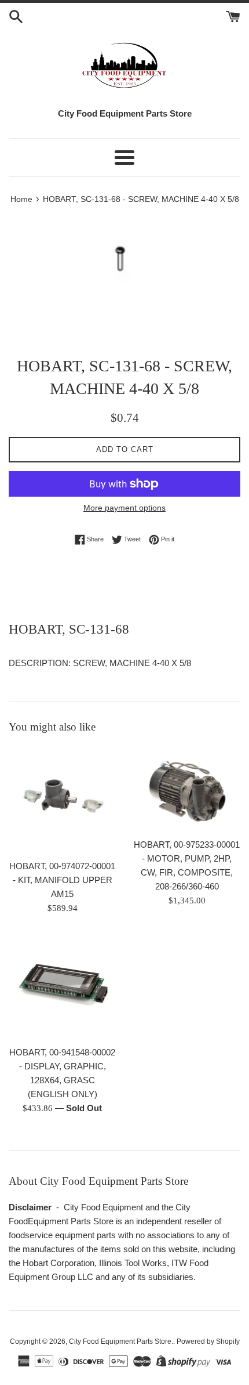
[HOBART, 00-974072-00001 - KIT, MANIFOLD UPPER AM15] (62, 800)
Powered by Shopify (208, 1341)
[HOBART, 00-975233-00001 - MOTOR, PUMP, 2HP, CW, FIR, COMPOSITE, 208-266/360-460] (186, 789)
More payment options (124, 507)
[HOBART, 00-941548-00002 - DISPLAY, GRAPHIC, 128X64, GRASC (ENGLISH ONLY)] (62, 986)
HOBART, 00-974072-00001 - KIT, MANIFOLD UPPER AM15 (62, 880)
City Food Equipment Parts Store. (121, 1341)
